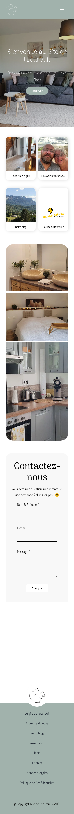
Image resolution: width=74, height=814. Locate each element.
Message (23, 551)
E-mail (22, 528)
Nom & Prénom (28, 504)
